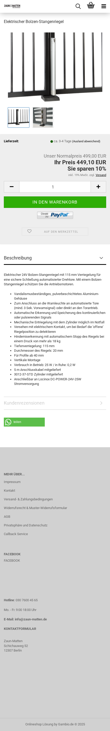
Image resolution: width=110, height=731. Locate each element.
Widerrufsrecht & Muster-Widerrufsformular (35, 508)
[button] (24, 422)
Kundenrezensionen (24, 403)
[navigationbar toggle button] (103, 6)
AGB (7, 516)
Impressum (12, 482)
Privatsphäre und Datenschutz (25, 525)
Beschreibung (18, 258)
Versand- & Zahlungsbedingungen (28, 499)
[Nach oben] (96, 723)
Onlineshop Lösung (39, 724)
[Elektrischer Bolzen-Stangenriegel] (55, 67)
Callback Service (16, 534)
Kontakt (9, 490)
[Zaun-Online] (10, 6)
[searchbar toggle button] (78, 6)
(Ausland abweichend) (86, 141)
